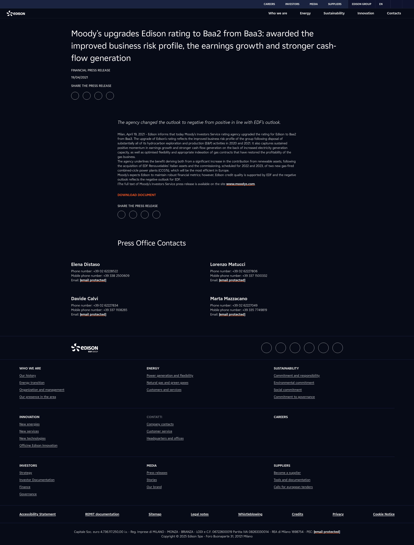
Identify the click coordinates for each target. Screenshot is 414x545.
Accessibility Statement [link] (37, 514)
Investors (292, 4)
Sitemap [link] (155, 514)
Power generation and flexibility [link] (170, 375)
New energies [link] (29, 424)
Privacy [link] (338, 514)
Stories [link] (152, 480)
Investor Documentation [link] (36, 480)
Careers (269, 4)
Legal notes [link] (200, 514)
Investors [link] (28, 465)
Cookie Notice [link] (384, 514)
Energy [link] (153, 368)
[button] (75, 96)
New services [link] (29, 431)
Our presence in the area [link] (37, 397)
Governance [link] (28, 494)
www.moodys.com (240, 184)
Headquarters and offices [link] (165, 438)
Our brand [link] (154, 487)
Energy (305, 13)
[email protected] (327, 532)
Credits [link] (297, 514)
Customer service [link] (159, 431)
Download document (137, 195)
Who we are (277, 13)
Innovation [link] (29, 417)
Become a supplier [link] (287, 473)
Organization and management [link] (41, 390)
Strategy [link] (25, 473)
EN (381, 4)
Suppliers (334, 4)
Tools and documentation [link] (292, 480)
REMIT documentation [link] (102, 514)
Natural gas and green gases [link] (167, 382)
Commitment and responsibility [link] (297, 375)
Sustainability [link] (286, 368)
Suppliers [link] (282, 465)
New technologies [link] (32, 438)
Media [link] (152, 465)
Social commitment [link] (288, 390)
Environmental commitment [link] (294, 382)
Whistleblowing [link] (250, 514)
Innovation (366, 13)
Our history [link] (27, 375)
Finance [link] (24, 487)
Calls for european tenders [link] (293, 487)
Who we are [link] (30, 368)
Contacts (394, 13)
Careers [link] (281, 417)
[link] (396, 4)
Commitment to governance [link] (294, 397)
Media (314, 4)
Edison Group (361, 4)
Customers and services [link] (164, 390)
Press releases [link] (157, 473)
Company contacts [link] (160, 424)
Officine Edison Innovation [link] (38, 445)
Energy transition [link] (31, 382)
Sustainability (334, 13)
